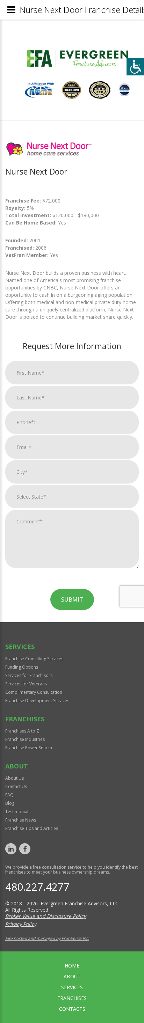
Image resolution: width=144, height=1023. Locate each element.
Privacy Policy (20, 924)
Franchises (72, 998)
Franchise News (20, 820)
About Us (14, 778)
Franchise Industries (25, 739)
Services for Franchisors (28, 675)
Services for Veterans (26, 684)
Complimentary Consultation (33, 692)
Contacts (72, 1009)
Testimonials (17, 812)
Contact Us (16, 786)
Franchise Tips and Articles (31, 828)
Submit (72, 599)
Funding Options (21, 667)
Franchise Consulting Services (34, 659)
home (72, 965)
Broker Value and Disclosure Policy (45, 916)
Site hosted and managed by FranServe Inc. (47, 938)
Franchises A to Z (22, 731)
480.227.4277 (37, 887)
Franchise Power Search (28, 748)
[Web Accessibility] (135, 66)
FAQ (9, 795)
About (72, 976)
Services (72, 987)
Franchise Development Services (37, 701)
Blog (9, 803)
